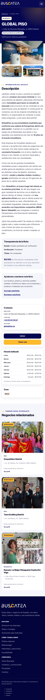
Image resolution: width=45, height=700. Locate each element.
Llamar (22, 336)
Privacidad (6, 668)
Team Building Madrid (14, 514)
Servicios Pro (7, 18)
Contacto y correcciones (11, 665)
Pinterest (9, 693)
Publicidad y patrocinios (11, 649)
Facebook (9, 689)
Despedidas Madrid (13, 459)
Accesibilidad (7, 652)
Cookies (5, 672)
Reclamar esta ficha (12, 295)
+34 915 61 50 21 (11, 320)
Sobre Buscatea (8, 661)
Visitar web (22, 342)
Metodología (7, 645)
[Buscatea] (14, 606)
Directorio (5, 14)
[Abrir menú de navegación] (41, 4)
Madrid (7, 394)
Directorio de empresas (11, 625)
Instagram (9, 691)
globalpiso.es (9, 326)
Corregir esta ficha (11, 291)
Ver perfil (7, 471)
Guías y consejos (8, 629)
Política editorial (8, 641)
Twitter (8, 695)
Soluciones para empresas (12, 633)
